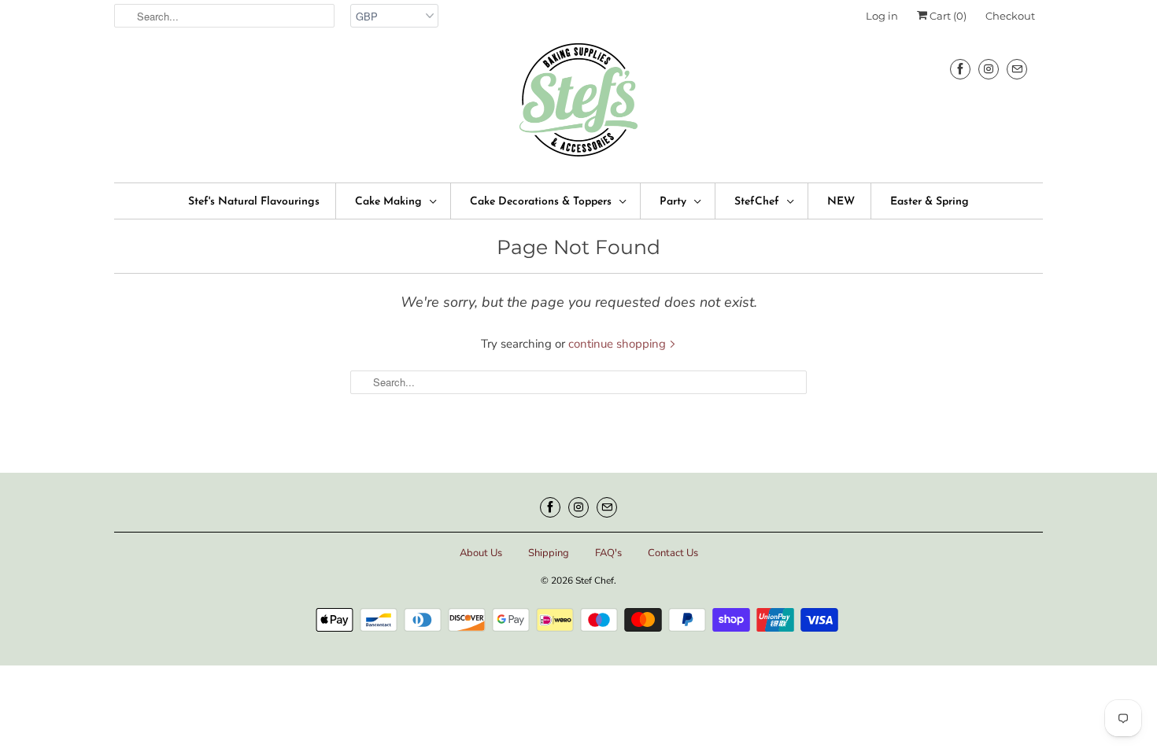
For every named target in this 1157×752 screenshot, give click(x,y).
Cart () (947, 15)
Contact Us (673, 553)
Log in (882, 15)
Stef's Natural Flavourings (254, 202)
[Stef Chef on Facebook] (960, 69)
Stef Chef (594, 580)
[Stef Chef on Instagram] (988, 69)
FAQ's (608, 553)
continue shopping (618, 344)
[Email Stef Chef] (1017, 69)
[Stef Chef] (578, 105)
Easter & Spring (929, 202)
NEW (841, 202)
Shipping (548, 553)
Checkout (1010, 15)
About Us (481, 553)
